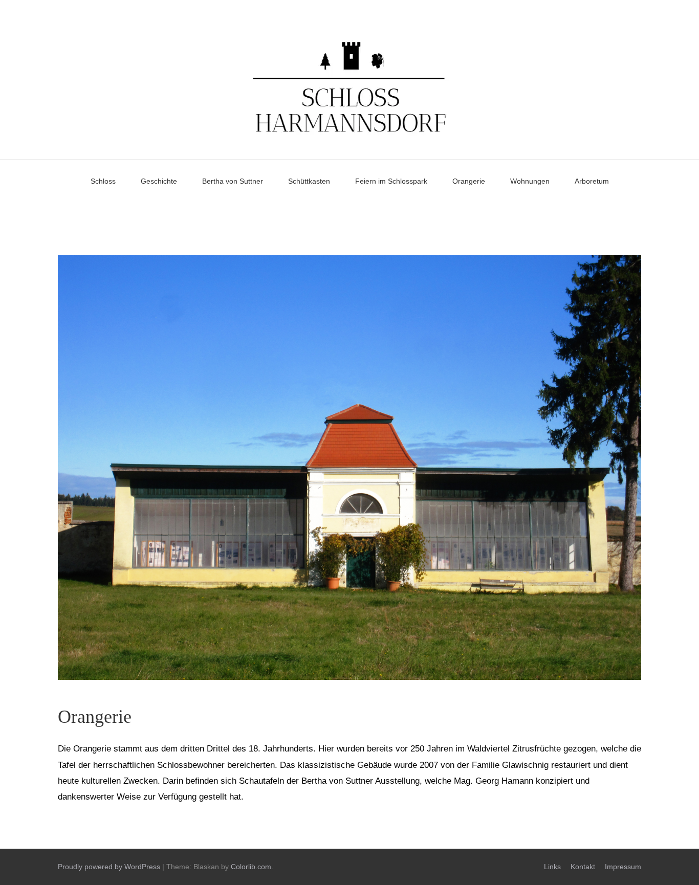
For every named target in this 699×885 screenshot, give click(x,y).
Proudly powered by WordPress (109, 866)
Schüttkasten (309, 181)
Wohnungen (530, 181)
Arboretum (592, 181)
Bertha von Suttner (232, 181)
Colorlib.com (251, 866)
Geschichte (159, 181)
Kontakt (583, 866)
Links (552, 866)
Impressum (623, 866)
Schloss (103, 181)
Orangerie (468, 181)
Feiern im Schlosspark (391, 181)
